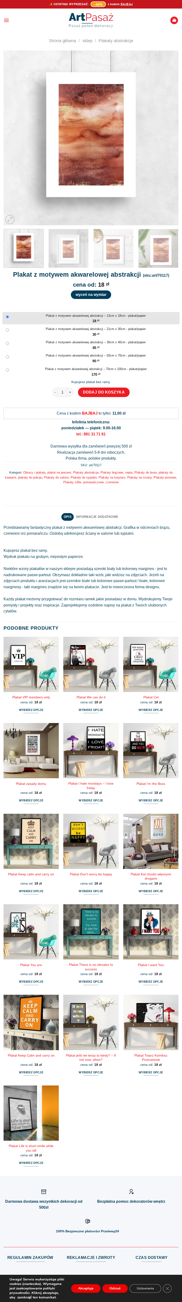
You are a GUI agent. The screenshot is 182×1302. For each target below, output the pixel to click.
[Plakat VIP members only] (31, 664)
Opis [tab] (68, 517)
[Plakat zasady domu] (31, 750)
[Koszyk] (174, 20)
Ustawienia (145, 1288)
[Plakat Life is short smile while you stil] (31, 1113)
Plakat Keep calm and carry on (31, 874)
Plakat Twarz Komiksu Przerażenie (150, 1057)
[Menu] (6, 20)
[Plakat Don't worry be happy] (90, 841)
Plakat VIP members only (31, 697)
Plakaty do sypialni (84, 477)
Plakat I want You (151, 965)
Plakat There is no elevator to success (91, 967)
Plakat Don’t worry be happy (91, 874)
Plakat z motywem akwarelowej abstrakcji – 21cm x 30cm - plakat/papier (96, 329)
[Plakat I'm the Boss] (150, 750)
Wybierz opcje (31, 710)
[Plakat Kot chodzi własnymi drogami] (150, 841)
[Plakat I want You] (150, 931)
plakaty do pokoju (30, 477)
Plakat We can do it (91, 697)
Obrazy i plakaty (34, 472)
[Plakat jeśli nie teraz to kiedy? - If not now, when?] (90, 1022)
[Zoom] (9, 219)
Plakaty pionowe (165, 477)
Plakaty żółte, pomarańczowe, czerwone (91, 482)
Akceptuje (85, 1288)
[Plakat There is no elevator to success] (90, 931)
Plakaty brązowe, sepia (116, 472)
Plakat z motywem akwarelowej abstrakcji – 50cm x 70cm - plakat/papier (96, 355)
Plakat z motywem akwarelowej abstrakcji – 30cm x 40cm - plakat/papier (96, 342)
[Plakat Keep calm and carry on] (31, 841)
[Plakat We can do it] (90, 664)
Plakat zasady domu (31, 784)
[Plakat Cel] (150, 664)
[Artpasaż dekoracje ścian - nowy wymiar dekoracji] (91, 20)
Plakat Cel (151, 697)
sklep (87, 40)
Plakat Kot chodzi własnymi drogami (151, 876)
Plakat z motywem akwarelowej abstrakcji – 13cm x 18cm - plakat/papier (96, 315)
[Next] (169, 137)
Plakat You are (31, 965)
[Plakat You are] (31, 931)
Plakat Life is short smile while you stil (31, 1148)
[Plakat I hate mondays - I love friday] (90, 750)
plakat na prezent (59, 472)
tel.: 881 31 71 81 (91, 434)
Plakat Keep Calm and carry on (31, 1055)
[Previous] (13, 137)
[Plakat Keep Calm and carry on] (31, 1022)
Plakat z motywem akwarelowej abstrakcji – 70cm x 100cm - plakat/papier (96, 369)
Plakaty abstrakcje (116, 40)
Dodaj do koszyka (104, 392)
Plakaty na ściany (139, 477)
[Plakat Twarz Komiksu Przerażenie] (150, 1022)
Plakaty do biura (145, 472)
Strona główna (62, 40)
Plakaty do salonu (56, 477)
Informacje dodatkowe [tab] (97, 517)
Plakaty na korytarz (112, 477)
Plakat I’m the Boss (150, 784)
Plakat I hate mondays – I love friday (91, 786)
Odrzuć (115, 1288)
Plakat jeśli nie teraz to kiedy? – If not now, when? (91, 1057)
